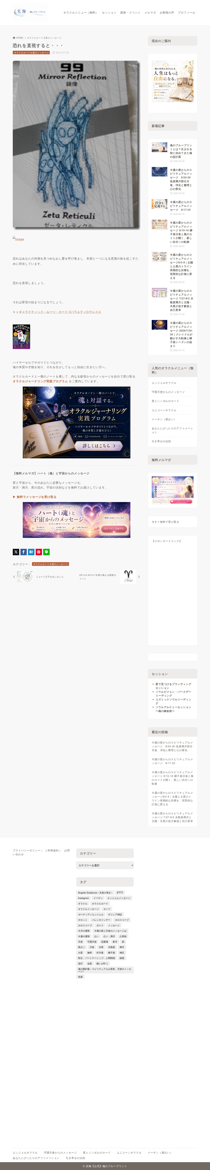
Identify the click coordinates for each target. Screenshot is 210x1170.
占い (96, 936)
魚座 (80, 976)
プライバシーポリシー (26, 850)
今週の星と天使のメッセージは (110, 930)
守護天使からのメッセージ (168, 392)
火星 (80, 952)
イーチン (98, 898)
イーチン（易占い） (164, 419)
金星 (89, 963)
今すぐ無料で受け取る (165, 522)
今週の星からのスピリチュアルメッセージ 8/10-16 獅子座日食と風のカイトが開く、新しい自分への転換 (173, 777)
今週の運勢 (84, 936)
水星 (101, 947)
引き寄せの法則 (161, 441)
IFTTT (120, 892)
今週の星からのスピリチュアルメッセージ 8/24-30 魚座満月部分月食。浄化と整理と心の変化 (172, 746)
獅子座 (111, 952)
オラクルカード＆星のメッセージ (44, 37)
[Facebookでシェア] (23, 552)
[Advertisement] (173, 595)
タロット (82, 919)
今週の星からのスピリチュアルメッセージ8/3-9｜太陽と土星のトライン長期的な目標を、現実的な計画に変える (172, 798)
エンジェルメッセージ (118, 898)
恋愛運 (104, 941)
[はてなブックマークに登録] (31, 552)
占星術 (123, 936)
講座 (122, 957)
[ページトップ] (203, 1163)
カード (106, 908)
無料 (89, 952)
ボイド (100, 925)
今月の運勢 (84, 930)
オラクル (82, 903)
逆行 (80, 963)
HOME (19, 37)
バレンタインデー (101, 919)
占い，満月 (109, 936)
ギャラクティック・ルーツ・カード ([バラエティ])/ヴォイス (60, 312)
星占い (81, 947)
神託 (122, 952)
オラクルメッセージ (88, 908)
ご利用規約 (52, 850)
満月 (122, 947)
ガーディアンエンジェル (90, 914)
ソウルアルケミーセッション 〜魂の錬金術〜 (173, 709)
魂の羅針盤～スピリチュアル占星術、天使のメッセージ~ (104, 970)
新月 (115, 941)
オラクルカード (100, 903)
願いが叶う (102, 963)
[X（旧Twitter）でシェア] (16, 552)
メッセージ (114, 925)
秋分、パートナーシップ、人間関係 (96, 957)
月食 (92, 947)
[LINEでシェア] (46, 552)
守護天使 (92, 941)
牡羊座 (100, 952)
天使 (80, 941)
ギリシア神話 (115, 914)
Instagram (83, 898)
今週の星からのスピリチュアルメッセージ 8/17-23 (172, 761)
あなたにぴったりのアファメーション (172, 430)
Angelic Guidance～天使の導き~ (95, 892)
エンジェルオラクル (164, 383)
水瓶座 (111, 947)
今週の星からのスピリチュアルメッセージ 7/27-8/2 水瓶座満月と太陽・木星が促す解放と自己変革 (172, 817)
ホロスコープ (122, 919)
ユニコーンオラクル (164, 410)
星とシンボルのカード (165, 401)
